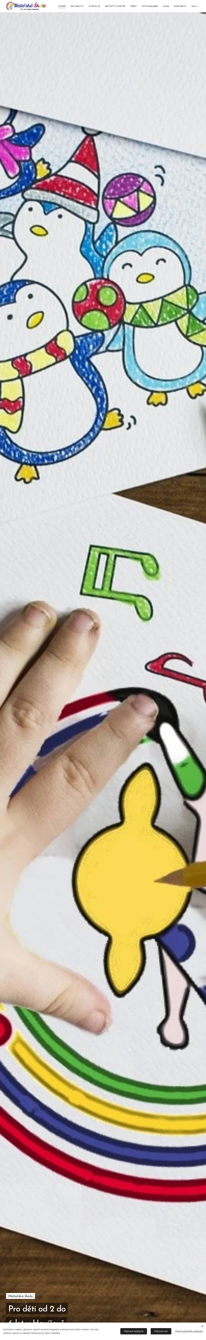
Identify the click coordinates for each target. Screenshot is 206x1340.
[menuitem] (63, 6)
